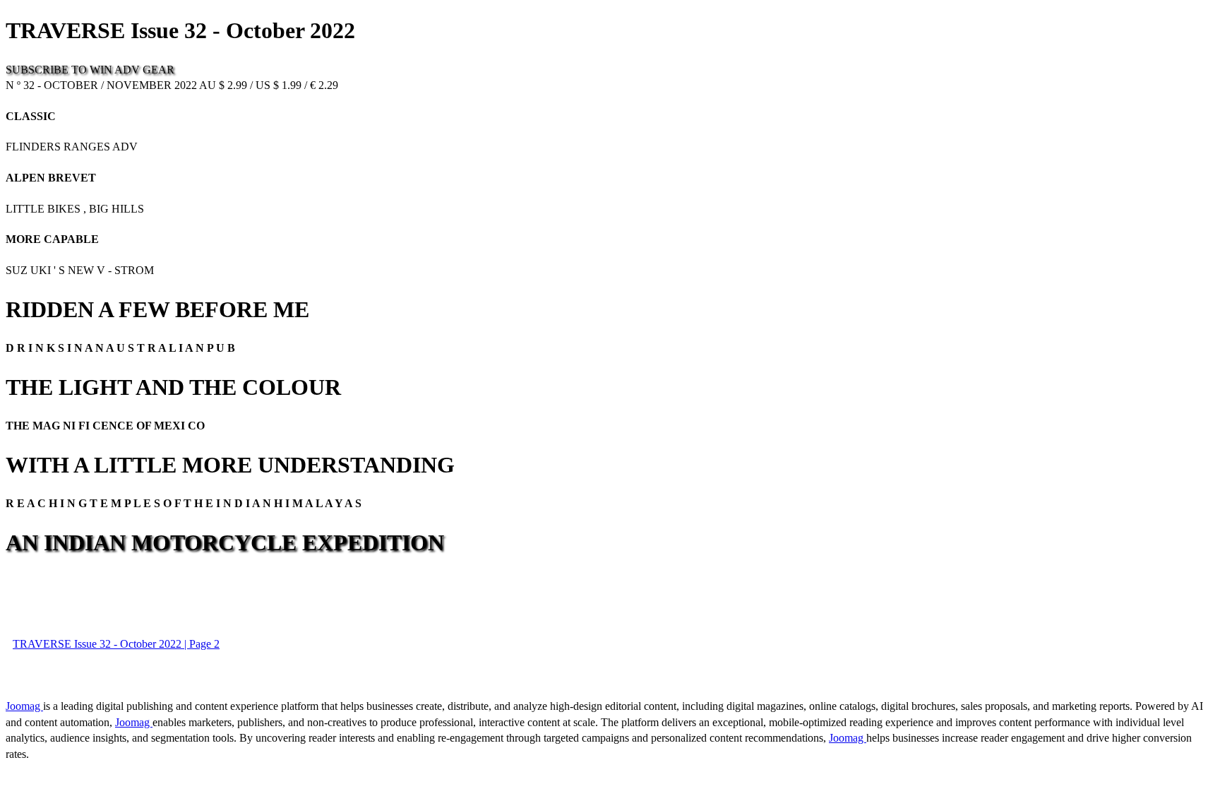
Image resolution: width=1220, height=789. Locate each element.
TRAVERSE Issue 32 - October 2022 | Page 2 (116, 644)
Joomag (24, 706)
